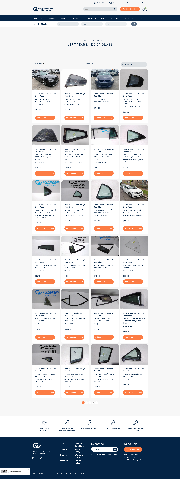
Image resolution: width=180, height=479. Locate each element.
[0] (143, 11)
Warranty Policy (79, 456)
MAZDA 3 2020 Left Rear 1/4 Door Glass (132, 375)
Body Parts (38, 18)
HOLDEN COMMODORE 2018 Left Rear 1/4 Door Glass (103, 157)
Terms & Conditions (80, 445)
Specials (143, 18)
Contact (63, 449)
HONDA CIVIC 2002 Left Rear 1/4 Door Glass (73, 211)
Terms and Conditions (80, 474)
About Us (64, 460)
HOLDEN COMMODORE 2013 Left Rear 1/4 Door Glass (132, 101)
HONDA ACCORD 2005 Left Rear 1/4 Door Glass (132, 156)
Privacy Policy (78, 450)
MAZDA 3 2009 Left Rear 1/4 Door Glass (45, 375)
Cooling (76, 18)
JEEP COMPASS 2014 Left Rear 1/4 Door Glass (104, 266)
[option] (44, 426)
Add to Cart (42, 118)
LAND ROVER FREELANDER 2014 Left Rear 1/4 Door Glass (134, 320)
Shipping (63, 455)
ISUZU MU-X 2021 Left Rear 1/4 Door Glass (45, 266)
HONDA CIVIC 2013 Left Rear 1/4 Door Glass (132, 211)
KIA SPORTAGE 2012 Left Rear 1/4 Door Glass (103, 319)
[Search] (114, 9)
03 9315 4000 (134, 449)
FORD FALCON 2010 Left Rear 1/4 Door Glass (74, 100)
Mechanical (128, 18)
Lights (64, 18)
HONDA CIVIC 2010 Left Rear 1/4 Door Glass (103, 211)
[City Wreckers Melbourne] (43, 9)
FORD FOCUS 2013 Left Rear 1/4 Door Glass (103, 100)
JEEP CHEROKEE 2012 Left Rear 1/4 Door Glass (75, 266)
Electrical (114, 18)
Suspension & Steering (95, 18)
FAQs (62, 444)
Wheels (52, 18)
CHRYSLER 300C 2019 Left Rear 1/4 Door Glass (46, 100)
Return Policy (78, 461)
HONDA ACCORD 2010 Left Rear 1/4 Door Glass (46, 211)
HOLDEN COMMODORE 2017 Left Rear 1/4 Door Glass (73, 157)
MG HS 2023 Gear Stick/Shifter (16, 471)
